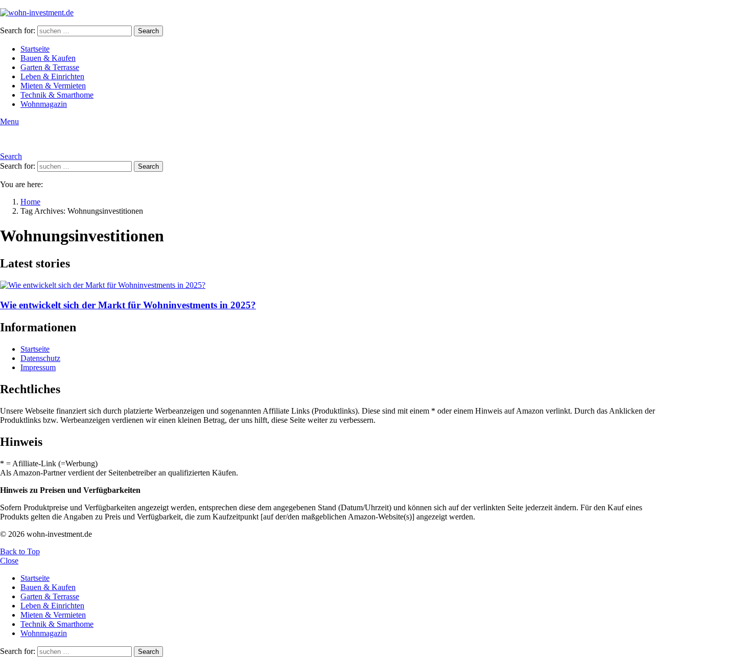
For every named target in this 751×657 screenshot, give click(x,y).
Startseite (35, 48)
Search (148, 31)
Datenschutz (40, 358)
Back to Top (20, 551)
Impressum (38, 367)
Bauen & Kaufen (48, 58)
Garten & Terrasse (49, 67)
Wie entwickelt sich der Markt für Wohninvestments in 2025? (128, 305)
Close (9, 560)
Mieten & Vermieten (53, 85)
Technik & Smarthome (56, 94)
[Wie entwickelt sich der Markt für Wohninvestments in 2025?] (335, 285)
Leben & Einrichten (52, 76)
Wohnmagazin (43, 104)
